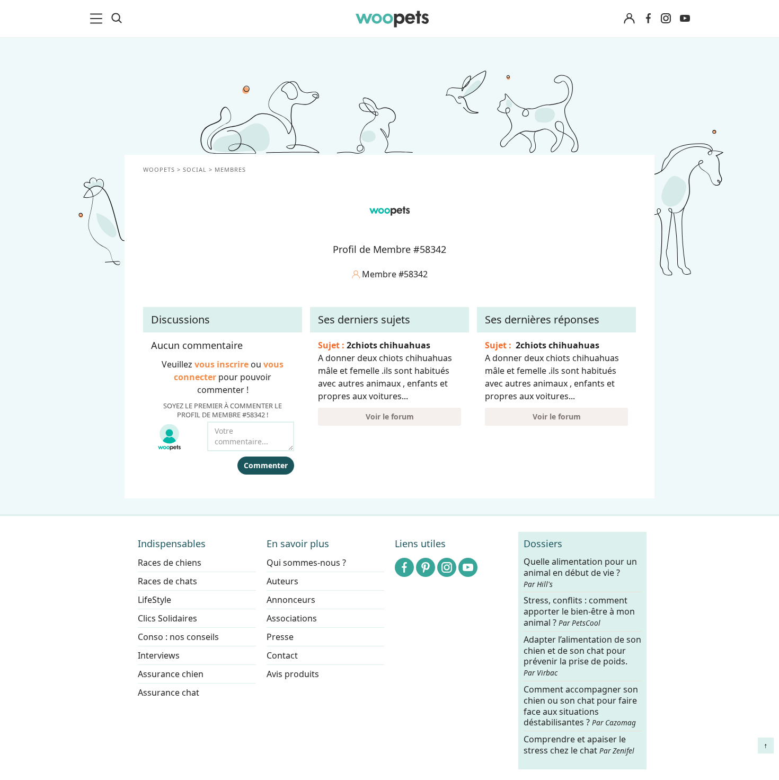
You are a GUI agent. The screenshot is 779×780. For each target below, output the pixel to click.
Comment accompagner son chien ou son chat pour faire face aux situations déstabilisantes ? (581, 706)
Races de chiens (169, 562)
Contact (282, 655)
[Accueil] (392, 18)
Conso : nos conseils (178, 637)
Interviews (159, 655)
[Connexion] (629, 19)
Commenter (266, 465)
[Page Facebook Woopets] (648, 19)
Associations (292, 618)
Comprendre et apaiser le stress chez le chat (579, 745)
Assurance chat (168, 692)
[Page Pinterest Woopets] (425, 567)
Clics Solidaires (167, 618)
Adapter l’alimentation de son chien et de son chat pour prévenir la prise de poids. (582, 656)
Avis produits (293, 674)
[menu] (98, 18)
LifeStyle (154, 600)
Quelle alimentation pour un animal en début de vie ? (580, 572)
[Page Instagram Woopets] (665, 19)
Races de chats (167, 581)
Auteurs (282, 581)
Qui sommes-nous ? (306, 562)
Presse (280, 637)
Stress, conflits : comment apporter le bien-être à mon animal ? (579, 612)
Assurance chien (170, 674)
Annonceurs (291, 600)
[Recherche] (116, 18)
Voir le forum (390, 416)
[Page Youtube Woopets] (684, 19)
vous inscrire (221, 364)
